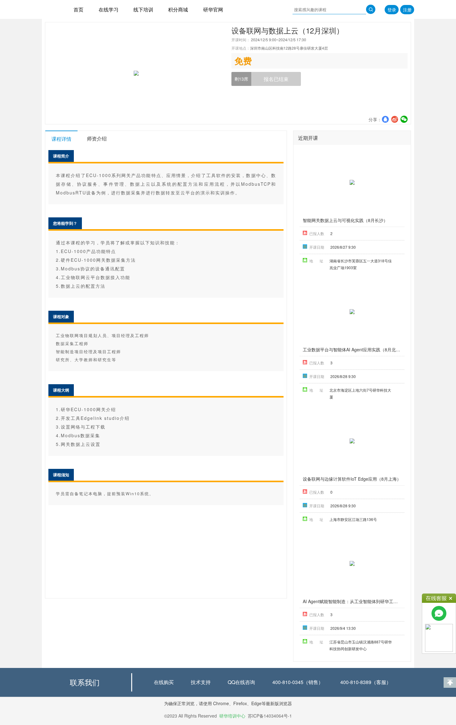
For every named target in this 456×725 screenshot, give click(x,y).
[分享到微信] (404, 119)
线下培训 (143, 9)
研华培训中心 (232, 716)
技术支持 (201, 682)
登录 (391, 10)
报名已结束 (276, 78)
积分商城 (178, 9)
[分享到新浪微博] (394, 119)
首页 (78, 9)
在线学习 (108, 9)
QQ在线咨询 (241, 682)
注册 (407, 10)
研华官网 (213, 9)
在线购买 (164, 682)
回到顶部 (450, 682)
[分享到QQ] (385, 119)
